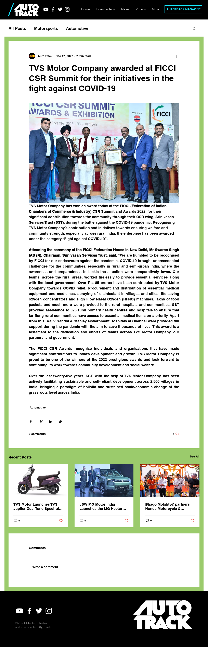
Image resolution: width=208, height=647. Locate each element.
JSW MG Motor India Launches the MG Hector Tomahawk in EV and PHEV (103, 506)
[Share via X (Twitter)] (41, 421)
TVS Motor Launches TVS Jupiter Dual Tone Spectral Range (36, 506)
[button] (194, 28)
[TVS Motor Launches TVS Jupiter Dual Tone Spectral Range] (38, 480)
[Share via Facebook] (31, 421)
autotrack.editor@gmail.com (36, 627)
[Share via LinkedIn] (51, 421)
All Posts (17, 28)
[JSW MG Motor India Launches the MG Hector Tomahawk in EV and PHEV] (104, 480)
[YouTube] (46, 9)
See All (194, 456)
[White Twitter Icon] (60, 9)
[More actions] (176, 56)
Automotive (77, 28)
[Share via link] (61, 421)
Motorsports (46, 28)
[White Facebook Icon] (53, 9)
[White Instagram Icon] (67, 9)
